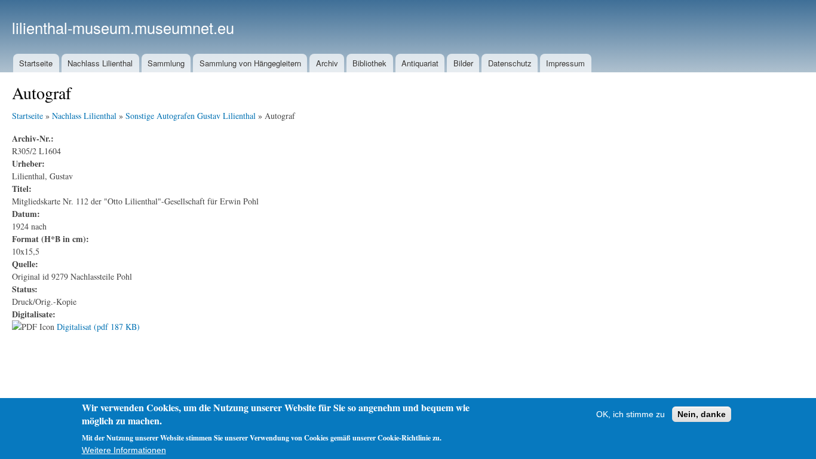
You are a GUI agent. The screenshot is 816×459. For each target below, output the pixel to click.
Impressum (565, 63)
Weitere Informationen (124, 450)
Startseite (36, 63)
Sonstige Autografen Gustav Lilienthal (190, 115)
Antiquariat (419, 63)
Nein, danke (701, 414)
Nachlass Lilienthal (100, 63)
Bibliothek (369, 63)
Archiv (327, 63)
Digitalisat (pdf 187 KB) (98, 326)
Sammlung (166, 63)
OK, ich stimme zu (630, 414)
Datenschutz (510, 63)
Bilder (463, 63)
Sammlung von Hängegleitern (250, 63)
